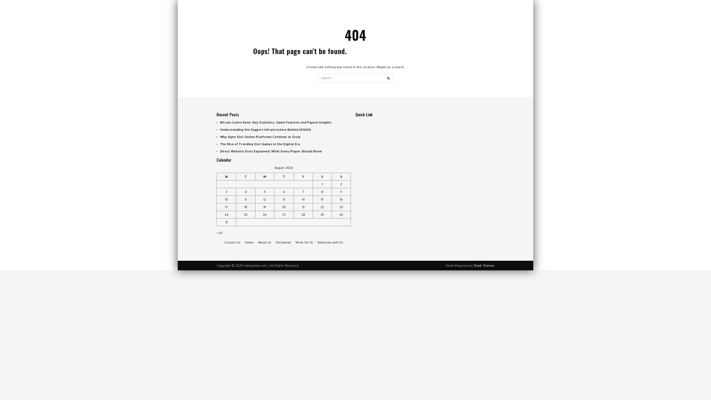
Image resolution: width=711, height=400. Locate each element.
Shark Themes (484, 265)
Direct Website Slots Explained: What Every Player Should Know (271, 151)
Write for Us (304, 242)
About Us (264, 242)
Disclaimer (283, 242)
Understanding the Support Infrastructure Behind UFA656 (265, 129)
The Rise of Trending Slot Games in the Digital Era (260, 144)
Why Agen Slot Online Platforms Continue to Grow (260, 137)
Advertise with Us (330, 242)
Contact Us (232, 242)
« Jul (220, 233)
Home (249, 242)
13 (284, 199)
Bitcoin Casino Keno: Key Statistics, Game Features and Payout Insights (276, 122)
